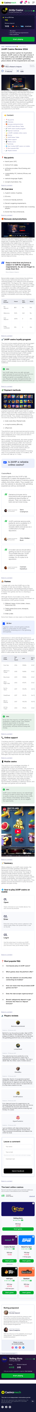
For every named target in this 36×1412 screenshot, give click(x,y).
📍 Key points (10, 120)
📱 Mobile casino (11, 141)
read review (9, 1264)
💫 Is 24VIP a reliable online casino (16, 133)
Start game (18, 1229)
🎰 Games (9, 135)
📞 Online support (11, 139)
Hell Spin (9, 1278)
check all (32, 1196)
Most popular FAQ (13, 148)
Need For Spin (26, 1247)
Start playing (18, 39)
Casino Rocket (9, 1247)
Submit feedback (18, 1171)
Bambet (27, 1278)
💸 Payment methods (12, 130)
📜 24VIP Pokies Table (12, 137)
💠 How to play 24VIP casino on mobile (18, 146)
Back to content (6, 185)
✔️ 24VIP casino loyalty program (15, 128)
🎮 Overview (9, 122)
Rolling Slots (18, 1218)
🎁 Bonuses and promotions (14, 124)
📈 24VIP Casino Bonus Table (15, 126)
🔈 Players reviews (11, 150)
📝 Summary (9, 144)
